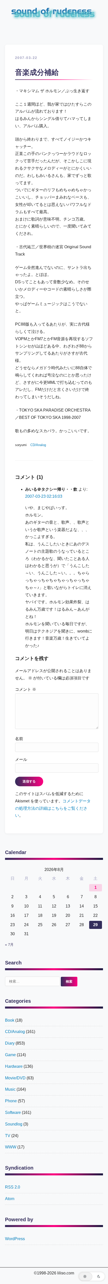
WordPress (15, 1239)
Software (13, 1112)
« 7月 (9, 945)
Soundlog (13, 1124)
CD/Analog (38, 445)
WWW (10, 1147)
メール (21, 759)
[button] (91, 1276)
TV (7, 1136)
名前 (19, 739)
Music (10, 1089)
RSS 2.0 (12, 1187)
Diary (10, 1043)
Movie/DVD (15, 1078)
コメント (25, 689)
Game (10, 1055)
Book (9, 1020)
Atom (9, 1199)
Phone (11, 1101)
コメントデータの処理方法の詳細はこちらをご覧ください (53, 808)
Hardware (14, 1066)
